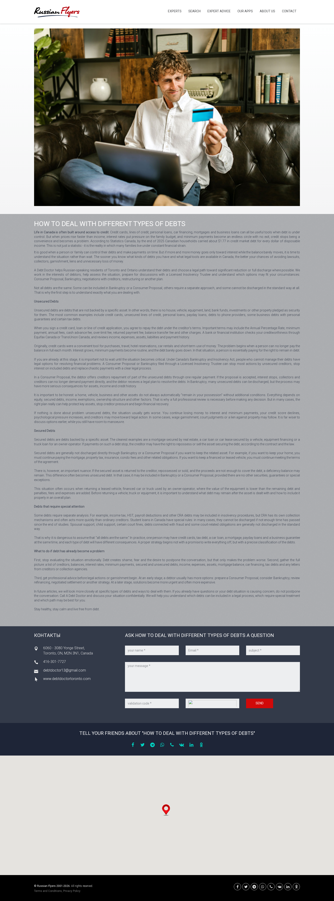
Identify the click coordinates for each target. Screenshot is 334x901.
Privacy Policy (71, 891)
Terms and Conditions (48, 891)
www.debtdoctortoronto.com (67, 679)
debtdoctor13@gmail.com (64, 670)
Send (260, 703)
